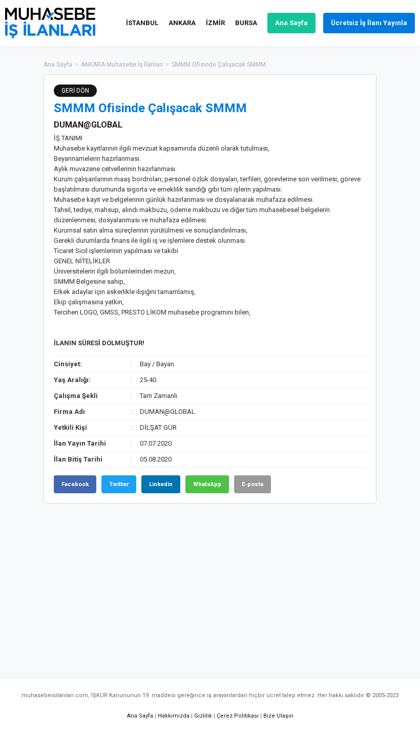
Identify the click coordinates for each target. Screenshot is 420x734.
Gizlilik (203, 715)
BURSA (246, 23)
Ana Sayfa (291, 23)
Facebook (75, 484)
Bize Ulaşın (278, 715)
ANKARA (182, 23)
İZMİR (215, 23)
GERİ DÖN (75, 90)
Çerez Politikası (238, 715)
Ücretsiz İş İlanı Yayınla (369, 23)
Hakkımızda (174, 715)
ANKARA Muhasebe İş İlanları (122, 64)
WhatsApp (207, 484)
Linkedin (161, 484)
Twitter (119, 484)
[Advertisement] (210, 585)
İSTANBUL (142, 23)
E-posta (252, 484)
